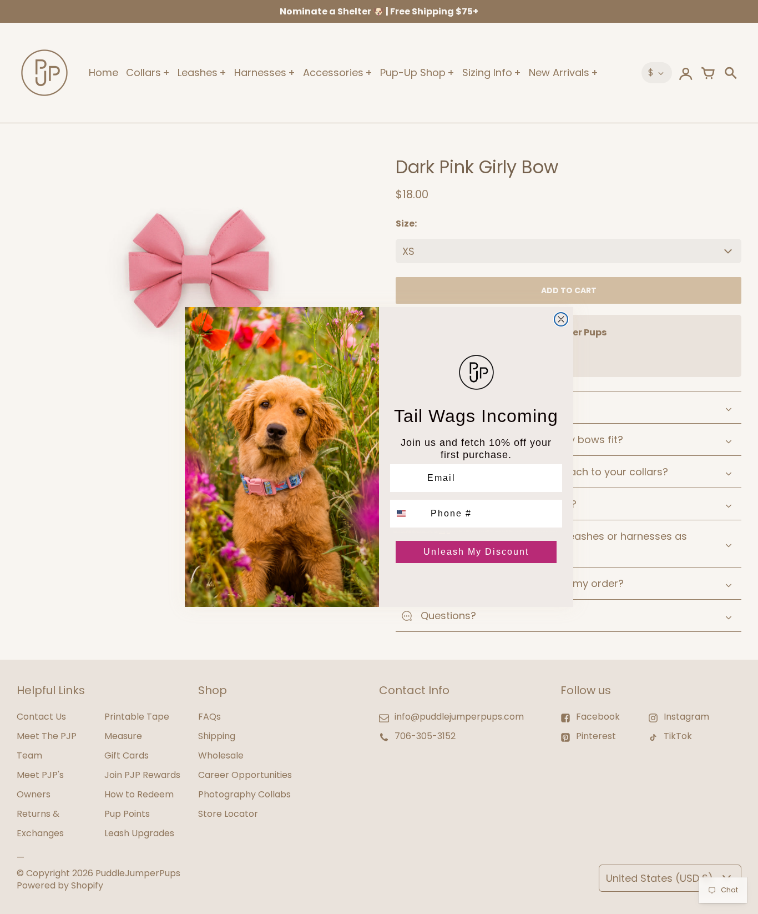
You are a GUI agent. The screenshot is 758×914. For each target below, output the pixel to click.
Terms (448, 532)
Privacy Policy (442, 532)
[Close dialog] (561, 319)
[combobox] (408, 513)
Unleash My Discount (476, 551)
